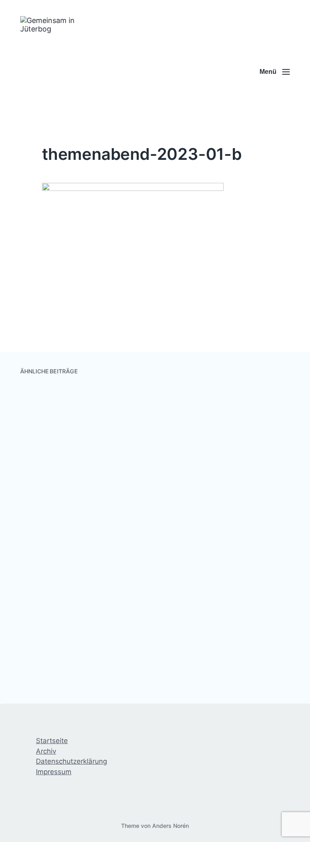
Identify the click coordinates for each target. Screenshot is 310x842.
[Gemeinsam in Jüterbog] (59, 72)
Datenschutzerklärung (71, 761)
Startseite (52, 741)
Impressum (53, 772)
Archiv (46, 751)
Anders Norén (170, 825)
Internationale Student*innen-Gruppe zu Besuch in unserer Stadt (219, 503)
